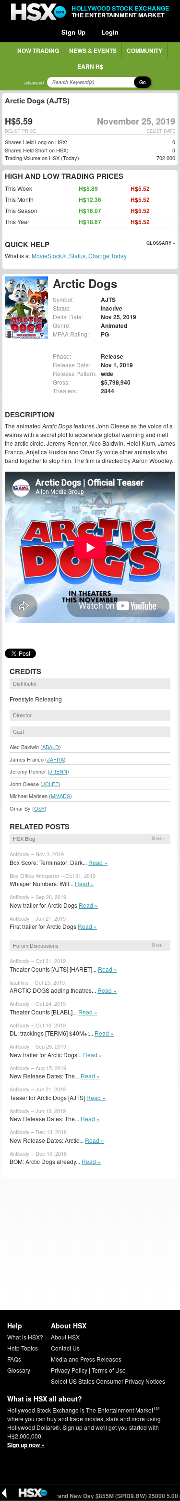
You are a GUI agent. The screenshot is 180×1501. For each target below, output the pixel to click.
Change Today (107, 255)
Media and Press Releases (86, 1359)
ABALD (50, 746)
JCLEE (50, 784)
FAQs (14, 1359)
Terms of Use (109, 1370)
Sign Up (73, 32)
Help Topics (22, 1348)
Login (110, 32)
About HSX (65, 1337)
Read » (98, 862)
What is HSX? (25, 1337)
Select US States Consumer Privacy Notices (108, 1381)
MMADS (60, 796)
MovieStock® (49, 255)
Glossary (18, 1370)
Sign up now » (26, 1444)
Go (142, 82)
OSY (39, 808)
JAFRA (55, 759)
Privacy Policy (69, 1370)
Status (77, 255)
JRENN (58, 771)
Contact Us (65, 1348)
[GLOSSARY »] (50, 245)
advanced (34, 82)
